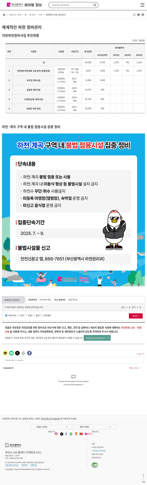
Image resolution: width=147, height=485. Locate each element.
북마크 (143, 15)
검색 (95, 5)
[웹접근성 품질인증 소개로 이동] (95, 463)
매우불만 (47, 315)
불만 (38, 315)
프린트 (138, 15)
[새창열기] (55, 433)
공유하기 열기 (134, 15)
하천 (41, 14)
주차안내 (24, 465)
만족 (22, 315)
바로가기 (51, 431)
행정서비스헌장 (97, 454)
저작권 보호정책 (97, 447)
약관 (93, 444)
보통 (30, 315)
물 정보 (33, 14)
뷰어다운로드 (96, 457)
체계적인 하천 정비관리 (56, 14)
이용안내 (33, 465)
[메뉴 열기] (142, 5)
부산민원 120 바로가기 (96, 338)
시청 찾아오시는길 (11, 465)
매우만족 (12, 315)
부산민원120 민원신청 (50, 418)
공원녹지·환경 (15, 14)
